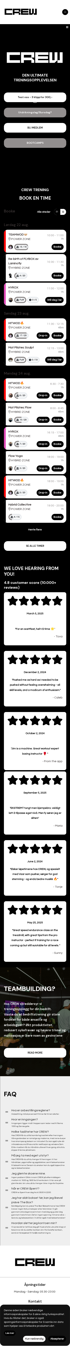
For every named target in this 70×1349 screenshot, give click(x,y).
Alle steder (43, 212)
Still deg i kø (54, 300)
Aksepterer (57, 1338)
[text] (35, 613)
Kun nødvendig (34, 1338)
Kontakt (35, 1301)
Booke (9, 211)
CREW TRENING (35, 189)
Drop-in (43, 335)
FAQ (10, 1094)
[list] (10, 247)
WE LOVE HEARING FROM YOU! (31, 571)
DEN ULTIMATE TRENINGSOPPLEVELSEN (35, 77)
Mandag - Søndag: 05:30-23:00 (35, 1291)
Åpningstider (35, 1285)
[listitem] (10, 247)
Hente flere (35, 529)
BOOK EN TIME (35, 198)
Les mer (9, 1333)
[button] (35, 97)
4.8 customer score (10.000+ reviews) (30, 585)
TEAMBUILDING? (29, 989)
